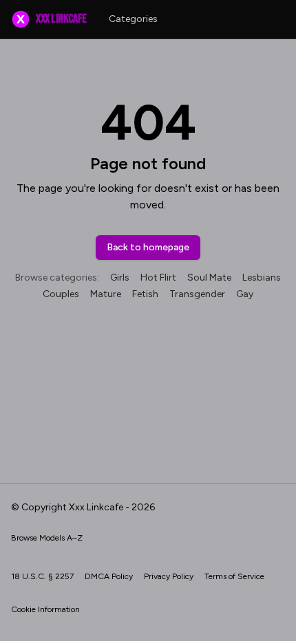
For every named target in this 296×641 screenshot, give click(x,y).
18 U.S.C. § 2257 (42, 576)
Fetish (145, 294)
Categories (133, 19)
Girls (119, 277)
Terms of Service (234, 576)
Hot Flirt (158, 277)
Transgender (197, 294)
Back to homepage (148, 247)
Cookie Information (45, 609)
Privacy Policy (168, 576)
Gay (244, 294)
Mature (105, 294)
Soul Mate (209, 277)
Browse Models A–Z (47, 538)
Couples (61, 294)
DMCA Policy (109, 576)
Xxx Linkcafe (51, 19)
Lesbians (261, 277)
